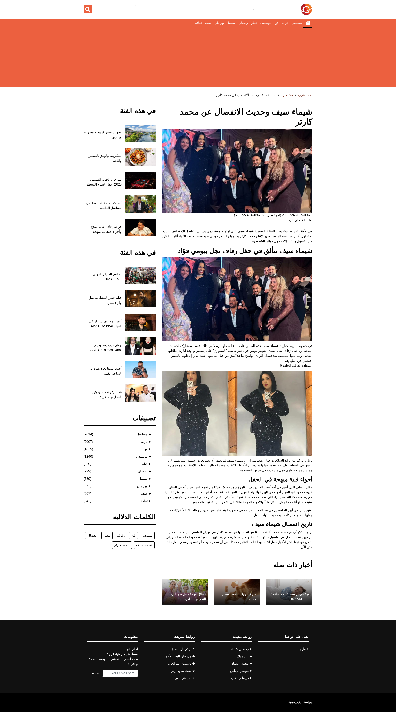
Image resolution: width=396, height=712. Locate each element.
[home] (307, 23)
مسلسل (296, 23)
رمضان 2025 (240, 649)
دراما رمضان (240, 678)
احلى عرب (305, 95)
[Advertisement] (198, 58)
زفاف (121, 535)
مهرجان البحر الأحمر (177, 656)
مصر (107, 535)
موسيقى (265, 23)
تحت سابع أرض (181, 670)
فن (276, 23)
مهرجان (220, 23)
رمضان (243, 23)
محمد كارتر (122, 545)
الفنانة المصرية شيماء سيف (256, 231)
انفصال (92, 535)
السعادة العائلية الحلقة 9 (296, 365)
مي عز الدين (182, 678)
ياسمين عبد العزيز (179, 663)
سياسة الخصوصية (300, 702)
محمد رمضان (240, 663)
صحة (208, 23)
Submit (94, 673)
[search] (88, 9)
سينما (232, 23)
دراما (285, 23)
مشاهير (147, 535)
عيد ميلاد (243, 656)
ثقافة (198, 23)
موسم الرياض (239, 670)
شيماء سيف (144, 545)
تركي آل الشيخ (181, 649)
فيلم (254, 23)
